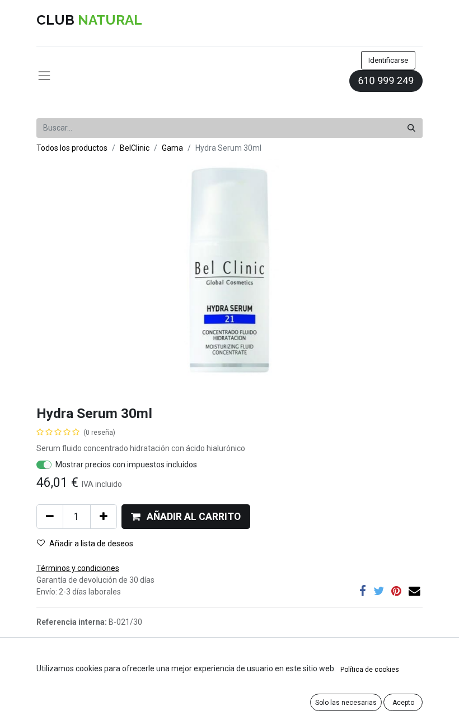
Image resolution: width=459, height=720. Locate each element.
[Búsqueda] (411, 128)
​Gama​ (172, 147)
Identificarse (388, 60)
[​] (362, 591)
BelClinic (134, 147)
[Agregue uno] (103, 516)
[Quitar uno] (49, 516)
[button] (185, 516)
